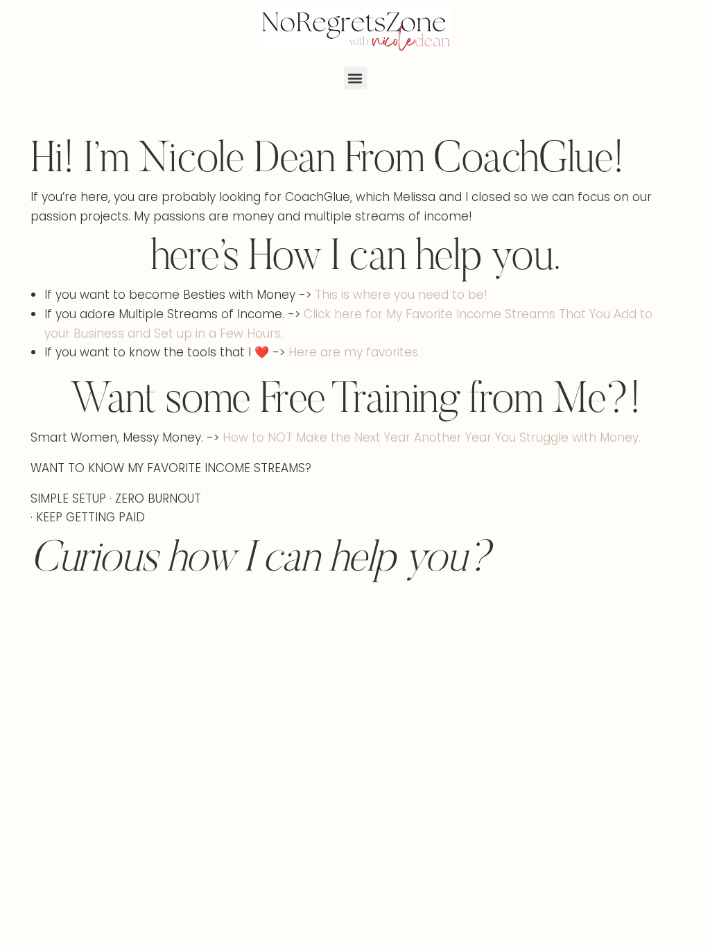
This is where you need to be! (401, 294)
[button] (355, 78)
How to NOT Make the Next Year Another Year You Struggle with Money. (432, 437)
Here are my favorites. (354, 352)
